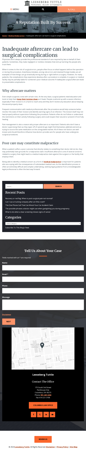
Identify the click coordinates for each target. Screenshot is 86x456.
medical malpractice (52, 162)
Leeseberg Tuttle (22, 447)
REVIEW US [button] (43, 439)
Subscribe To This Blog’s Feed (17, 227)
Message (6, 297)
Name (4, 263)
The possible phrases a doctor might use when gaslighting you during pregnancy (37, 208)
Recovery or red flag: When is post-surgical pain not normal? (29, 198)
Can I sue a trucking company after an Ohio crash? (25, 202)
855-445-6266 (46, 395)
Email (5, 274)
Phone (4, 286)
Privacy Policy (62, 447)
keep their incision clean (27, 99)
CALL (72, 9)
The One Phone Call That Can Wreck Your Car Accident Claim (29, 205)
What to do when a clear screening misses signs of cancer (28, 212)
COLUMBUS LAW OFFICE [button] (43, 405)
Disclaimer (6, 314)
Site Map (73, 447)
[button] (14, 9)
